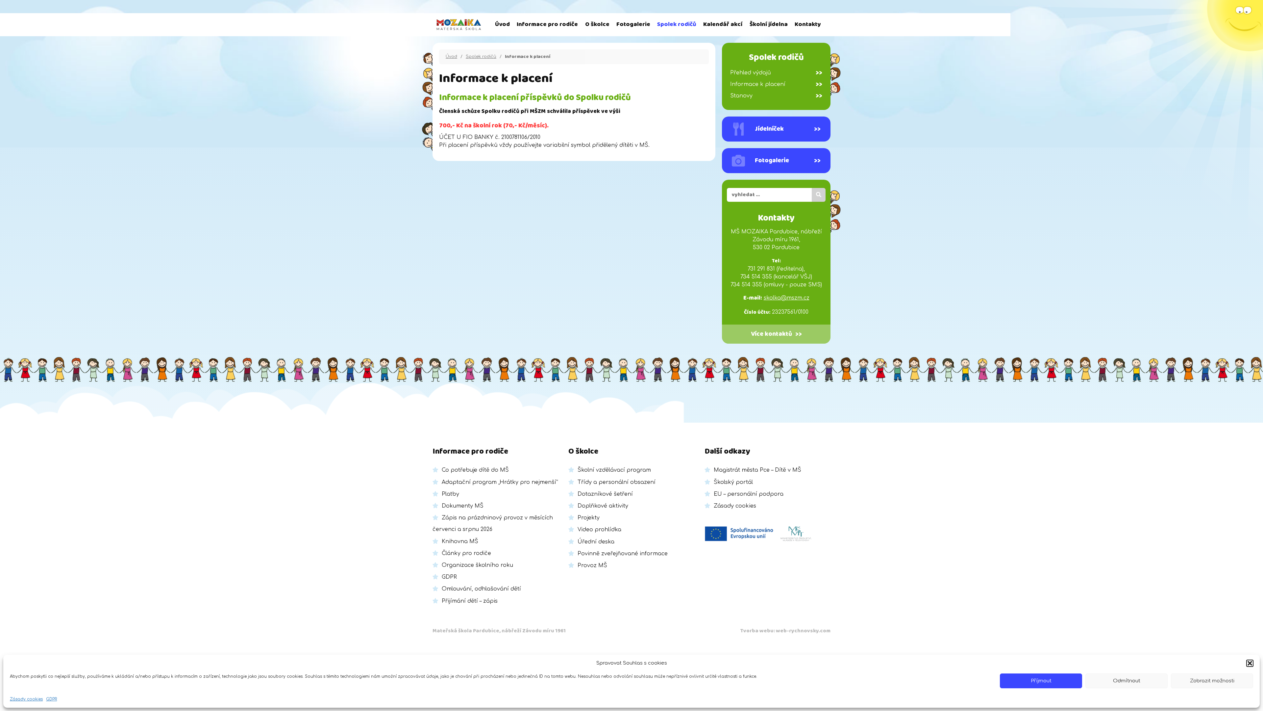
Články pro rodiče (466, 553)
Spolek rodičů (676, 24)
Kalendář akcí (722, 24)
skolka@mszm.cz (786, 298)
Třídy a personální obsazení (617, 482)
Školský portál (733, 482)
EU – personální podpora (748, 494)
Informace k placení (776, 84)
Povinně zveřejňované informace (623, 554)
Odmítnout (1126, 681)
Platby (450, 494)
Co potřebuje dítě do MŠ (475, 470)
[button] (1250, 663)
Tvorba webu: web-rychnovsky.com (785, 631)
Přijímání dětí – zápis (470, 601)
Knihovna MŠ (460, 541)
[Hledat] (819, 195)
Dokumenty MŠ (462, 506)
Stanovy (776, 96)
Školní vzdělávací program (614, 470)
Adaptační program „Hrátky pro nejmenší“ (500, 482)
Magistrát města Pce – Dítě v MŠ (757, 470)
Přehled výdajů (776, 73)
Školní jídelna (769, 24)
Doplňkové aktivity (603, 506)
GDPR (51, 699)
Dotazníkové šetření (605, 494)
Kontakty (808, 24)
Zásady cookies (26, 699)
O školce (597, 24)
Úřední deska (596, 542)
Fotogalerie (633, 24)
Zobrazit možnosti (1212, 681)
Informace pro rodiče (547, 24)
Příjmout (1041, 681)
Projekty (589, 518)
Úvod (502, 24)
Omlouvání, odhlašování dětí (481, 589)
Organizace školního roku (477, 565)
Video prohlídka (599, 530)
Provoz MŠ (592, 565)
